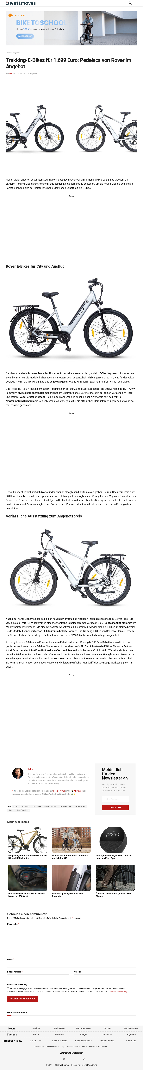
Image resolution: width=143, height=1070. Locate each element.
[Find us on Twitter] (64, 1059)
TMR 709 (128, 388)
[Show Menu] (135, 3)
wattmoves (64, 1065)
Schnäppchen (23, 810)
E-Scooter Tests (59, 1040)
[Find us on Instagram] (69, 1059)
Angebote (16, 53)
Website (77, 972)
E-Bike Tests (35, 1040)
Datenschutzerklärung (18, 984)
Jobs (83, 1047)
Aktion (16, 806)
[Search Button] (130, 3)
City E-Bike (36, 806)
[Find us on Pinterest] (74, 1059)
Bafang (25, 806)
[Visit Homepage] (21, 3)
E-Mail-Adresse (15, 971)
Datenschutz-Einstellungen (71, 1053)
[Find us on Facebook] (59, 1059)
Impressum (39, 1047)
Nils (10, 73)
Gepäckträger (66, 806)
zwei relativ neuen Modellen (32, 373)
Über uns (91, 1047)
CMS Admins (91, 1065)
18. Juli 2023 (22, 73)
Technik (107, 1028)
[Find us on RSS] (84, 1059)
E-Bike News (59, 1028)
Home (8, 53)
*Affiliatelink (103, 1047)
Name (10, 959)
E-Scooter (59, 1034)
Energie (83, 1034)
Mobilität (36, 1028)
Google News (59, 791)
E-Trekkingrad (50, 806)
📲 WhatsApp (77, 791)
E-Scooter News (83, 1028)
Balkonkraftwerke (83, 1040)
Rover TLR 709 (19, 388)
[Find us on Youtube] (79, 1059)
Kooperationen (72, 1047)
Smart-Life (107, 1034)
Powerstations (107, 1040)
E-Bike (36, 1034)
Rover (11, 810)
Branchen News (131, 1028)
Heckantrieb (80, 806)
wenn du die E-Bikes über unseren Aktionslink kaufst (52, 646)
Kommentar (13, 924)
